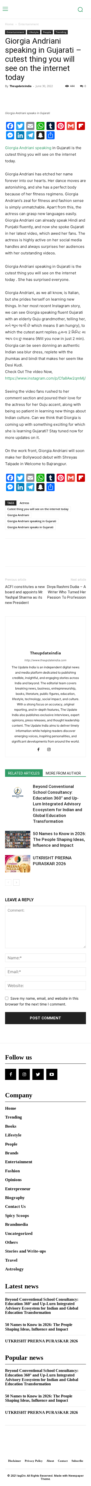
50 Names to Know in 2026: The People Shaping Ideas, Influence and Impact (59, 839)
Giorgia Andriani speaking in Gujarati (31, 521)
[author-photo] (45, 646)
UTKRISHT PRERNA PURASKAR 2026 (41, 1341)
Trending (61, 32)
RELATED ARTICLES (24, 773)
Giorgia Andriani (18, 515)
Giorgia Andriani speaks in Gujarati (30, 527)
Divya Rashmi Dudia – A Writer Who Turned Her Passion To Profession (66, 592)
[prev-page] (8, 882)
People (47, 32)
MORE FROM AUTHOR (63, 773)
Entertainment (28, 24)
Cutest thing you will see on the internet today (38, 509)
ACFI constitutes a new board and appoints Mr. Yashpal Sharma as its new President (25, 595)
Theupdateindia (21, 86)
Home (9, 24)
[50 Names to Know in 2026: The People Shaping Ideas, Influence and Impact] (17, 839)
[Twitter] (22, 97)
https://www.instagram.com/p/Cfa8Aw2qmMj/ (45, 378)
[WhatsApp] (45, 97)
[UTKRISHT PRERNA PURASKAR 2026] (17, 863)
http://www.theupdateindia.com (45, 660)
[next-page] (16, 882)
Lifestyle (34, 32)
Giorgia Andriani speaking (28, 147)
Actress (24, 503)
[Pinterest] (33, 97)
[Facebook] (10, 97)
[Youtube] (51, 1074)
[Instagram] (51, 750)
